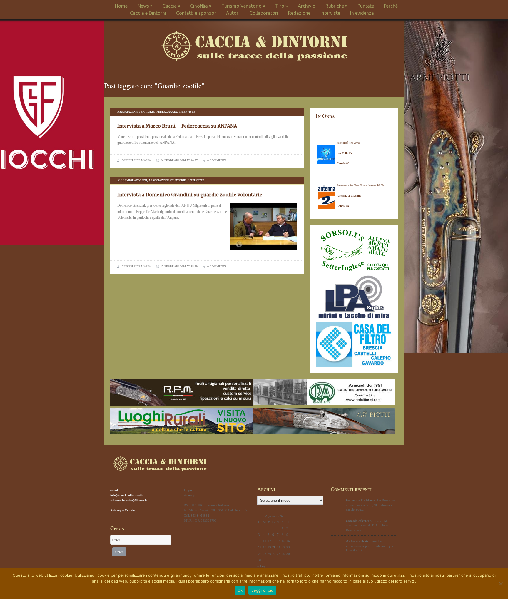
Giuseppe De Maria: (361, 500)
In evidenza (362, 13)
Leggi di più (262, 590)
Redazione (299, 13)
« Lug (261, 566)
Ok (240, 590)
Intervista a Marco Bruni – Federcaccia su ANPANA (177, 126)
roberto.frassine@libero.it (128, 500)
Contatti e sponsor (196, 13)
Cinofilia (200, 6)
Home (121, 6)
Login (188, 490)
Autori (233, 13)
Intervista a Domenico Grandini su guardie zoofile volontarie (189, 195)
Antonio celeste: (358, 541)
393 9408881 (200, 515)
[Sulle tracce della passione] (254, 60)
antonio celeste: (357, 521)
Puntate (365, 6)
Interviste (330, 13)
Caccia (171, 6)
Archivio (306, 6)
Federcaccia (166, 111)
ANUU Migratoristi (132, 180)
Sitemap (189, 495)
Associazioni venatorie (136, 111)
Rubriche (336, 6)
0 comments (216, 160)
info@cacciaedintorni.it (126, 495)
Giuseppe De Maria (136, 160)
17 (260, 547)
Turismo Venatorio (243, 6)
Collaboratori (264, 13)
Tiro (281, 6)
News (145, 6)
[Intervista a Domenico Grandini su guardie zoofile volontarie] (263, 251)
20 (274, 547)
